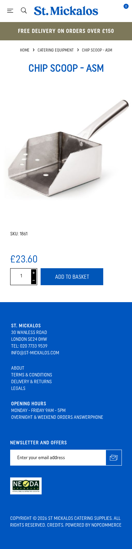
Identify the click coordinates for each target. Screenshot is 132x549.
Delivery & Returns (31, 382)
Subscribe (114, 458)
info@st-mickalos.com (35, 353)
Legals (18, 388)
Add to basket (72, 277)
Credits (55, 525)
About (17, 368)
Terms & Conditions (31, 375)
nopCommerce (106, 525)
